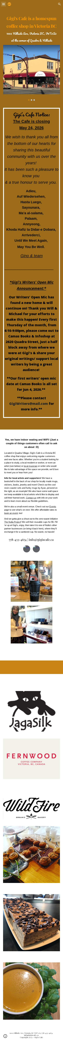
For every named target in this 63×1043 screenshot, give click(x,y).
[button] (3, 4)
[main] (31, 28)
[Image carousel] (31, 73)
